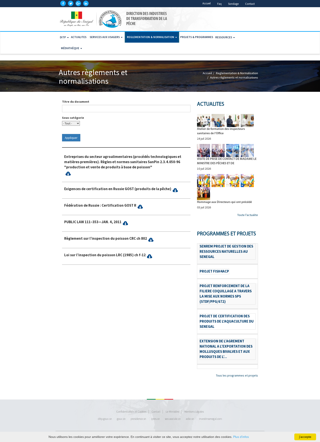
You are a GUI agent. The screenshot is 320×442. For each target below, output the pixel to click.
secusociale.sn (173, 419)
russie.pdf (68, 173)
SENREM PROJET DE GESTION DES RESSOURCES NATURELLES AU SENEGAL (226, 251)
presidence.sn (138, 419)
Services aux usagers (105, 37)
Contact (250, 4)
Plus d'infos (241, 437)
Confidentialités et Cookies (131, 412)
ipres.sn (155, 419)
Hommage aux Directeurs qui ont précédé (224, 202)
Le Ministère (172, 412)
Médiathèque (70, 48)
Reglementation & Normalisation (151, 37)
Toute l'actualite (247, 215)
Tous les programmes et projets (237, 375)
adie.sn (190, 419)
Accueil (206, 3)
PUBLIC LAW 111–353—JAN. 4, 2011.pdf (125, 223)
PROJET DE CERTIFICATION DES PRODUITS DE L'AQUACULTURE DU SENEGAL (227, 321)
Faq (219, 4)
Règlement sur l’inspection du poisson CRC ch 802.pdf (151, 240)
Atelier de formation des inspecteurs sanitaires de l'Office (221, 131)
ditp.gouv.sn (105, 419)
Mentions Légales (194, 412)
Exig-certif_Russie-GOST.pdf (175, 190)
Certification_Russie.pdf (140, 207)
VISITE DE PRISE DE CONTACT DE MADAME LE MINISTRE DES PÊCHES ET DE (226, 161)
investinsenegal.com (210, 419)
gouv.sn (121, 419)
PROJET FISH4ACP (214, 271)
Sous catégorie (73, 118)
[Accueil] (91, 19)
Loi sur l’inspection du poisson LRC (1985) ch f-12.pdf (149, 256)
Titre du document (75, 102)
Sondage (233, 4)
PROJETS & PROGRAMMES (196, 37)
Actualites (78, 37)
